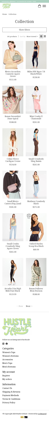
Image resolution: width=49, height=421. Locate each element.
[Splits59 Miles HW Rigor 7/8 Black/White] (36, 55)
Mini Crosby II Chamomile (36, 117)
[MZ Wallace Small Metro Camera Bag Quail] (12, 185)
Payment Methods (10, 395)
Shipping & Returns (11, 391)
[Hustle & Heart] (6, 5)
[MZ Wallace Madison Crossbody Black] (36, 185)
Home (4, 14)
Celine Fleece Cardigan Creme (12, 160)
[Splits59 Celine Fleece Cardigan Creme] (12, 142)
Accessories (7, 359)
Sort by (22, 36)
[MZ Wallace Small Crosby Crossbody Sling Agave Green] (12, 227)
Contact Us (7, 388)
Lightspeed (42, 414)
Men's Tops (7, 363)
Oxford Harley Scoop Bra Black (36, 244)
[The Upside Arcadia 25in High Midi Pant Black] (12, 272)
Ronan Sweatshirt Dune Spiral (13, 117)
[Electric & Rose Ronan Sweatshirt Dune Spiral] (12, 100)
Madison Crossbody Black (36, 202)
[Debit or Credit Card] (25, 417)
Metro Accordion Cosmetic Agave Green (12, 73)
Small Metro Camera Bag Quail (13, 202)
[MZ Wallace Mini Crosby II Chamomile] (36, 100)
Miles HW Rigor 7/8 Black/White (36, 72)
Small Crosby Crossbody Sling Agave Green (13, 246)
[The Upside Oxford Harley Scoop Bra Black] (36, 227)
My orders (7, 379)
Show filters (24, 29)
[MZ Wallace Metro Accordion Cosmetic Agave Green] (12, 55)
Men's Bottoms (9, 366)
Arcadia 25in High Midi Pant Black (13, 289)
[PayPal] (22, 417)
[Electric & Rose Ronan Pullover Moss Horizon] (36, 272)
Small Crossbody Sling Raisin (36, 160)
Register (6, 375)
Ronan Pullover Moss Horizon (36, 289)
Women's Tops (8, 352)
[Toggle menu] (44, 6)
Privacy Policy (8, 402)
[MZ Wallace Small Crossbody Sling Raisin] (36, 142)
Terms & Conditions (11, 399)
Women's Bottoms (10, 356)
